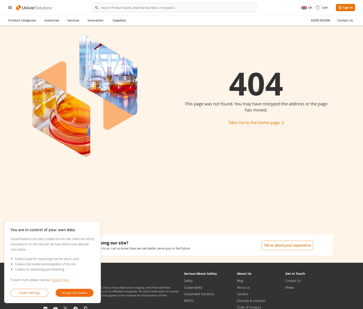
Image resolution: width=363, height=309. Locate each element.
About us (243, 287)
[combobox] (174, 7)
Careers (242, 294)
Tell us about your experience (287, 245)
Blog (240, 280)
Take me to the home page (254, 122)
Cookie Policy (60, 280)
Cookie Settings (29, 293)
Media (289, 287)
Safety (188, 280)
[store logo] (34, 8)
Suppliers (119, 20)
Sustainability (193, 287)
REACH (189, 300)
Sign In (348, 7)
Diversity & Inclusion (251, 300)
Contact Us (293, 280)
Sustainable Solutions (199, 294)
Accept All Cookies (74, 293)
